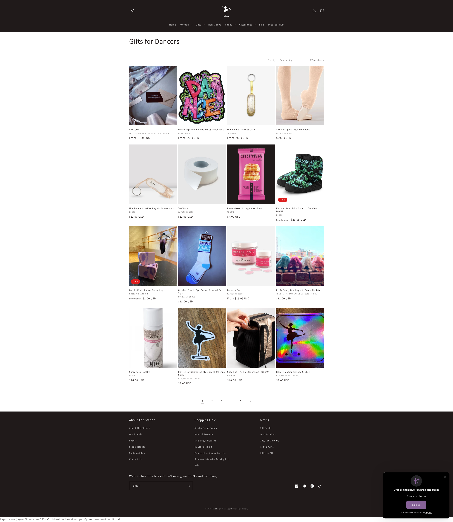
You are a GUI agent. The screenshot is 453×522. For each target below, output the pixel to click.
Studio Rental (137, 446)
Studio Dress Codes (205, 428)
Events (133, 440)
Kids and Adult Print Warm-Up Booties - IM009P (296, 210)
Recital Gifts (267, 446)
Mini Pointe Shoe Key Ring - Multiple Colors (151, 208)
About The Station (139, 428)
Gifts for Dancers (269, 440)
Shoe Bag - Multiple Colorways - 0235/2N (248, 372)
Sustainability (137, 453)
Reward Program (204, 434)
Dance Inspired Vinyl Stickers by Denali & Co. (201, 129)
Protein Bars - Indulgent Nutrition (244, 208)
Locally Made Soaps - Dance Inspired (148, 290)
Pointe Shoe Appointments (209, 453)
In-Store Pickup (203, 446)
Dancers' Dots (234, 290)
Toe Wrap (183, 208)
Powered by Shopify (239, 509)
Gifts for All (266, 453)
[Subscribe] (189, 486)
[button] (133, 11)
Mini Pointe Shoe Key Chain (241, 129)
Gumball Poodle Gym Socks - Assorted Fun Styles (200, 292)
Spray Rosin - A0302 (139, 372)
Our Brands (135, 434)
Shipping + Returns (205, 440)
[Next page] (250, 401)
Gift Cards (134, 129)
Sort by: (272, 60)
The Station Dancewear (221, 509)
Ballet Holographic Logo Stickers (293, 372)
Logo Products (268, 434)
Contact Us (135, 459)
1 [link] (202, 401)
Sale (196, 465)
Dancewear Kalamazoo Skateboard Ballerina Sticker (201, 373)
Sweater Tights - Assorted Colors (293, 129)
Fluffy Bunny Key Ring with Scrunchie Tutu (298, 290)
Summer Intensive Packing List (211, 459)
